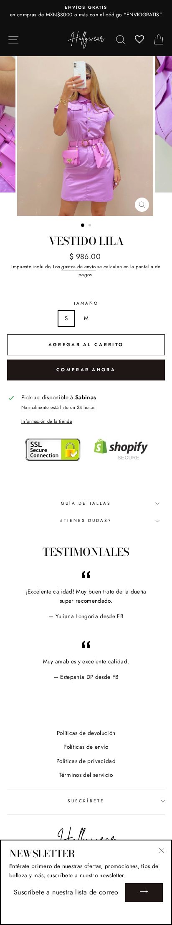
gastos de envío (78, 266)
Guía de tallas (86, 503)
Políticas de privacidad (86, 761)
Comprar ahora (86, 369)
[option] (86, 11)
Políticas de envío (85, 747)
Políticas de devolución (86, 733)
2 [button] (91, 226)
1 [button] (83, 226)
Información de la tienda (46, 421)
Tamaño (86, 303)
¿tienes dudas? (86, 520)
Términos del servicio (86, 775)
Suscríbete (86, 801)
